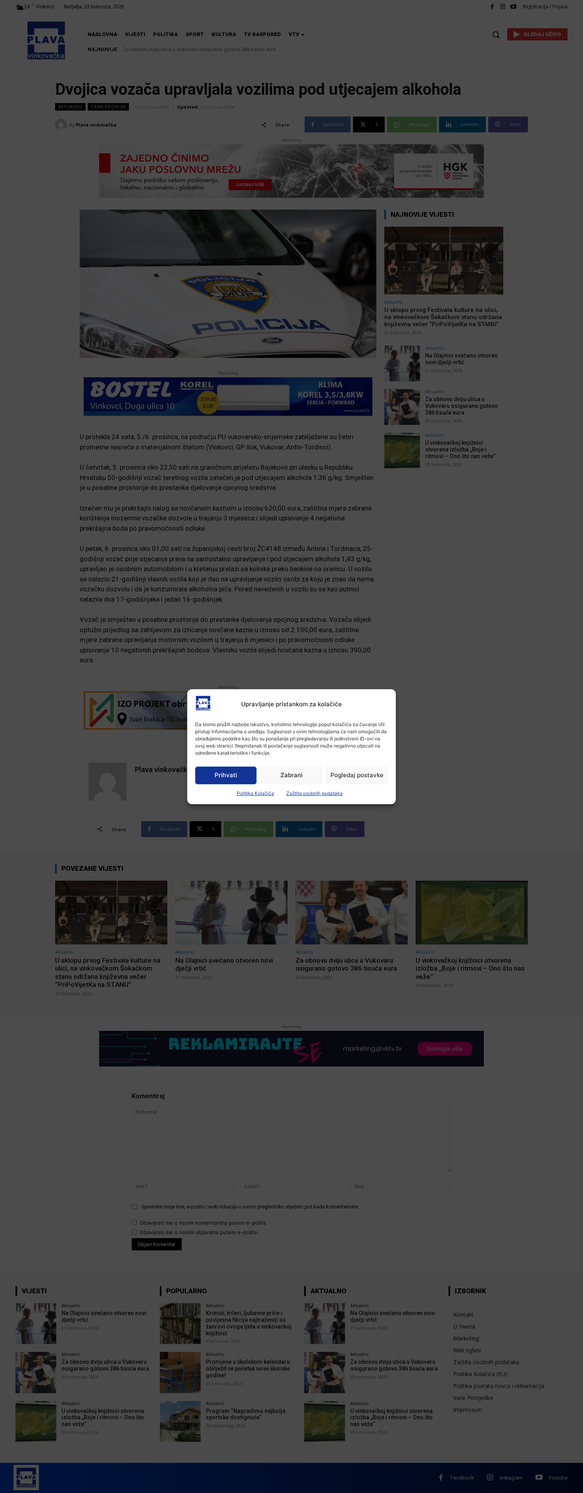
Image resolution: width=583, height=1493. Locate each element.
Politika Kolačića (255, 793)
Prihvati (226, 775)
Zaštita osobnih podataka (314, 793)
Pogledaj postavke (357, 775)
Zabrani (291, 775)
